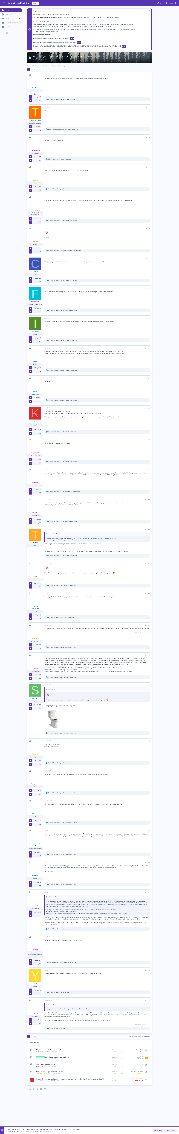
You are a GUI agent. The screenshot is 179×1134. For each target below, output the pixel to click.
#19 (149, 625)
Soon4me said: (50, 534)
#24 (149, 801)
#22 (149, 741)
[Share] (146, 75)
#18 (149, 593)
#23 (149, 771)
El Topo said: (49, 689)
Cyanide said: (50, 897)
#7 (149, 258)
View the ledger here (42, 21)
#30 (149, 1000)
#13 (149, 440)
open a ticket (53, 31)
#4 (149, 167)
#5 (149, 197)
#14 (149, 470)
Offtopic (54, 1051)
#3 (149, 137)
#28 (149, 937)
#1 (149, 75)
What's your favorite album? (46, 1064)
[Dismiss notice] (149, 11)
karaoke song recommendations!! (57, 1057)
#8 (149, 288)
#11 (149, 378)
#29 (149, 970)
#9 (149, 318)
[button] (4, 3)
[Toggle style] (6, 33)
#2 (149, 107)
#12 (149, 408)
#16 (149, 529)
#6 (149, 228)
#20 (149, 655)
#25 (149, 831)
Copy (72, 38)
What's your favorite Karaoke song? (48, 1050)
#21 (149, 685)
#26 (149, 862)
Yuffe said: (49, 1005)
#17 (149, 563)
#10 (149, 348)
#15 (149, 499)
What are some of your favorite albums (49, 1072)
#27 (149, 892)
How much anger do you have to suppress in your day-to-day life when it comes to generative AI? (70, 1079)
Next (35, 69)
